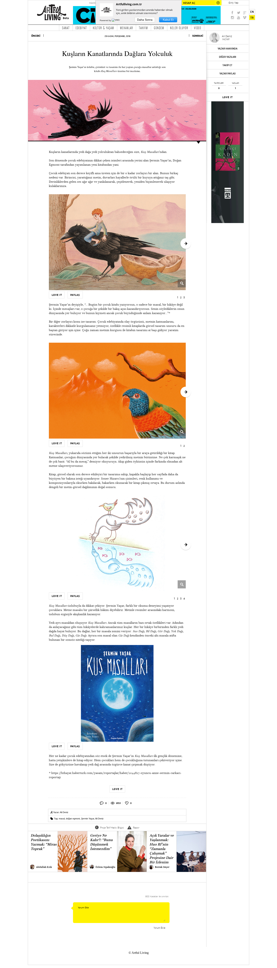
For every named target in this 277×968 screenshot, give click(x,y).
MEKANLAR (126, 28)
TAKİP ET (227, 65)
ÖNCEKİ (35, 36)
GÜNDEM (159, 28)
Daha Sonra (144, 19)
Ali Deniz (64, 812)
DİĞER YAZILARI (227, 56)
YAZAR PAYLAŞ (227, 73)
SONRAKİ (197, 36)
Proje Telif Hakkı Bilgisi (112, 827)
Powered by (106, 20)
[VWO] (116, 20)
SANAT (66, 28)
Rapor (136, 827)
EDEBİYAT (81, 28)
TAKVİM (143, 28)
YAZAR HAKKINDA (227, 48)
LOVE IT (227, 97)
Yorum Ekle (159, 927)
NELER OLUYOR (179, 28)
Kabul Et (168, 19)
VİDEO (197, 28)
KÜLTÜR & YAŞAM (103, 28)
